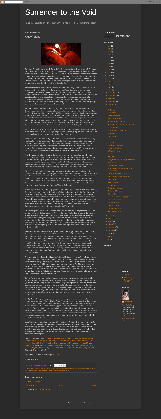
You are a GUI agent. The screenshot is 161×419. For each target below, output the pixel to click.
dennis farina (54, 368)
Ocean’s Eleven (82, 341)
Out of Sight (112, 136)
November (112, 96)
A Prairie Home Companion (117, 122)
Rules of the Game (114, 200)
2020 (109, 64)
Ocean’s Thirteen (31, 345)
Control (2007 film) (114, 206)
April (110, 221)
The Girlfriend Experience (53, 345)
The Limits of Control (115, 188)
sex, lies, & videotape (53, 338)
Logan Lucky (89, 348)
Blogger (89, 403)
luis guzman (29, 370)
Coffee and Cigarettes (115, 191)
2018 (109, 69)
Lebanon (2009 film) (115, 148)
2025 (109, 49)
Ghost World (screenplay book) (118, 176)
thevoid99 (128, 302)
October (111, 98)
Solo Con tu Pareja (114, 119)
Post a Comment (34, 381)
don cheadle (63, 368)
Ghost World (112, 179)
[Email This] (55, 365)
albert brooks (35, 368)
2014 (109, 81)
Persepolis (111, 185)
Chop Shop (112, 157)
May (110, 218)
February (111, 227)
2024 (109, 52)
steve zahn (45, 370)
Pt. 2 (59, 355)
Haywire (41, 348)
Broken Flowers (113, 203)
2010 (109, 234)
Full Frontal (112, 133)
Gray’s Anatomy (31, 341)
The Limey (52, 341)
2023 (109, 55)
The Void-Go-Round (128, 281)
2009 (109, 236)
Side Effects (60, 348)
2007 (109, 239)
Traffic (73, 341)
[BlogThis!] (57, 365)
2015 (109, 78)
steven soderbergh (55, 370)
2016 (109, 75)
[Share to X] (60, 365)
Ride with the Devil (114, 211)
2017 (109, 72)
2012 (109, 87)
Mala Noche (112, 110)
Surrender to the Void (60, 12)
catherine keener (45, 368)
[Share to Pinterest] (64, 365)
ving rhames (65, 370)
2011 (109, 90)
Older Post (92, 386)
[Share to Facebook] (62, 365)
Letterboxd (127, 275)
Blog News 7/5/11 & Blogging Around (120, 197)
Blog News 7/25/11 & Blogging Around (121, 124)
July (110, 107)
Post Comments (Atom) (42, 389)
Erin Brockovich (63, 341)
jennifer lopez (91, 368)
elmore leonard (71, 368)
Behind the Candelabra (74, 348)
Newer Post (30, 386)
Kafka (64, 338)
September (112, 101)
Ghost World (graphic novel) (117, 173)
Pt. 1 (54, 355)
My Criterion (128, 277)
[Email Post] (51, 365)
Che (40, 345)
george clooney (82, 368)
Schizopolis (42, 341)
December (112, 93)
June (110, 215)
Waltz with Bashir (114, 151)
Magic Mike (50, 348)
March (110, 224)
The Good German (86, 343)
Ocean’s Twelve (65, 343)
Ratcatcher (112, 113)
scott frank (37, 370)
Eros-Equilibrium (52, 343)
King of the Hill (73, 338)
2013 (109, 84)
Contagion (33, 348)
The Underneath (86, 338)
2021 (109, 61)
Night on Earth (113, 194)
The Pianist (112, 154)
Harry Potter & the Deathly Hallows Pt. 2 (121, 160)
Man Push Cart (113, 163)
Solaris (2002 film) (38, 343)
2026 (109, 46)
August (111, 104)
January (111, 230)
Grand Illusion (113, 182)
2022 (109, 58)
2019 (109, 67)
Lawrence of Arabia (114, 116)
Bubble (75, 343)
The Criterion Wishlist (115, 166)
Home (61, 386)
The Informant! (69, 345)
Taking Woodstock (114, 209)
